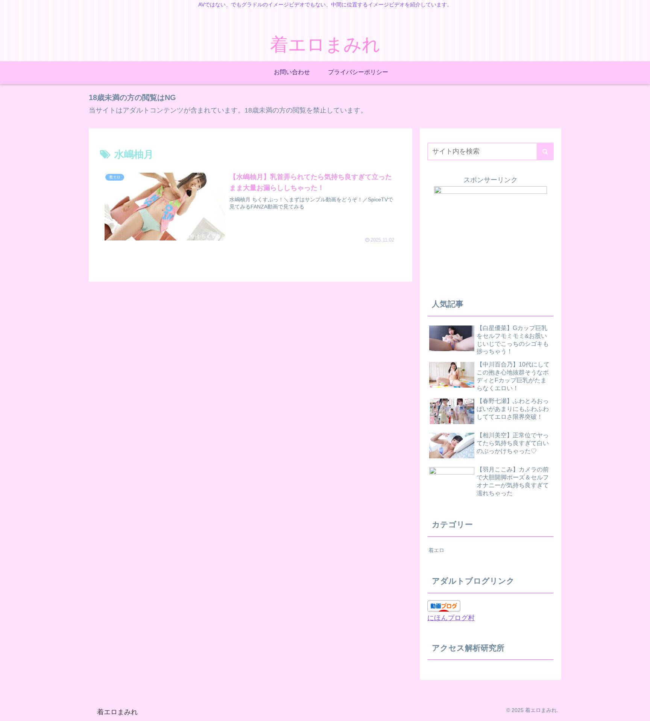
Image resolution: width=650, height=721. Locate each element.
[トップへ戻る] (638, 709)
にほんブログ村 (451, 618)
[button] (545, 151)
